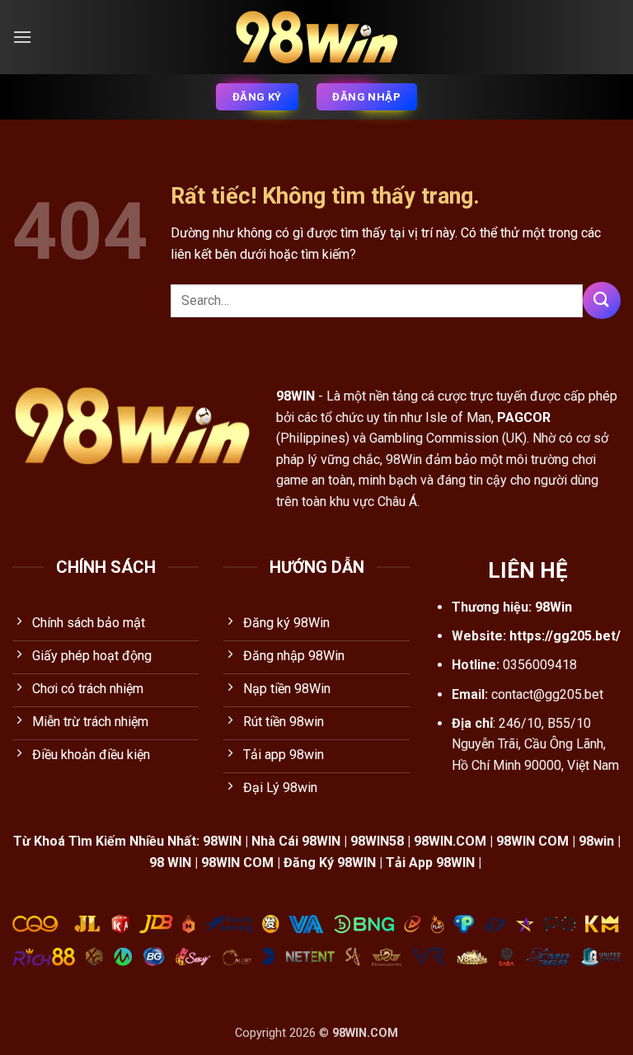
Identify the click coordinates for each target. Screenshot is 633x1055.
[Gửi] (602, 300)
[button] (22, 36)
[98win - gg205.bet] (316, 37)
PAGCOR (524, 417)
